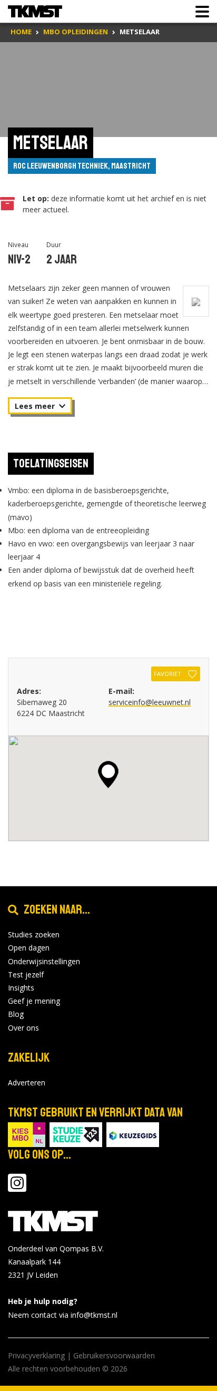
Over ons (23, 1028)
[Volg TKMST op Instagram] (17, 1188)
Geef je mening (34, 1001)
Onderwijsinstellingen (44, 961)
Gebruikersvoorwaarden (114, 1355)
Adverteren (26, 1082)
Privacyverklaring (36, 1355)
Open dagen (29, 948)
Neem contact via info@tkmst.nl (62, 1315)
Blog (16, 1014)
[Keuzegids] (132, 1134)
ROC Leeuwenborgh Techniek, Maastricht (82, 166)
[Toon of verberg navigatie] (199, 11)
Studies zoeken (34, 934)
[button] (108, 774)
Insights (21, 988)
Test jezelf (26, 974)
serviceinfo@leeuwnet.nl (149, 702)
